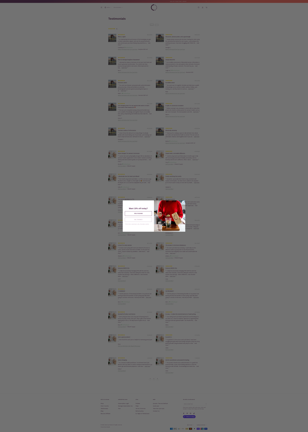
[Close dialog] (183, 202)
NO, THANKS (138, 219)
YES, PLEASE (138, 213)
